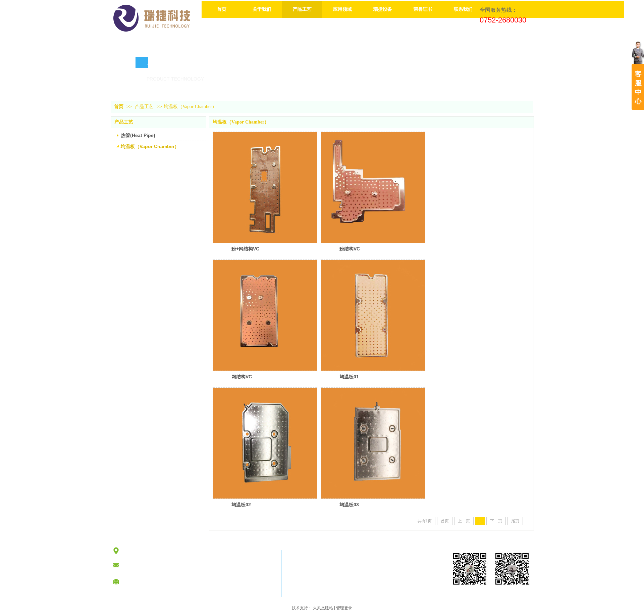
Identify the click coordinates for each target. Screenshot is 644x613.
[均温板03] (373, 443)
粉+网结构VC (245, 248)
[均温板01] (373, 315)
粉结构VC (349, 248)
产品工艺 (144, 106)
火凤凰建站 (323, 608)
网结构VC (241, 376)
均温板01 (349, 376)
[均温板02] (265, 443)
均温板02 (241, 504)
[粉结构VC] (373, 187)
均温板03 (349, 504)
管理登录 (344, 608)
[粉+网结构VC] (265, 187)
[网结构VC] (265, 315)
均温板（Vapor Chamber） (190, 106)
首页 (118, 106)
